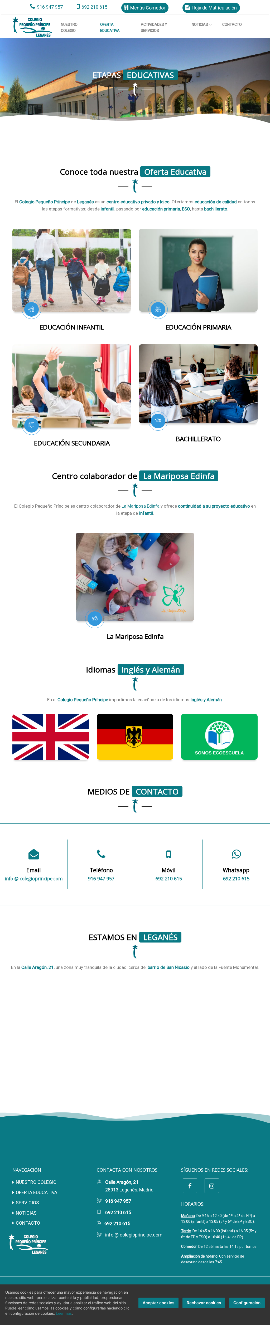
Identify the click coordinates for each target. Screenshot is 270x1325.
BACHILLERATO (198, 438)
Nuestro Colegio (69, 27)
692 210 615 (94, 7)
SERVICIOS (27, 1202)
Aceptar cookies (158, 1302)
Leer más (64, 1313)
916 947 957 (50, 7)
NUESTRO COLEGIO (36, 1182)
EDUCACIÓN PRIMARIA (198, 327)
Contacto (232, 24)
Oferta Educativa (115, 27)
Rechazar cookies (204, 1302)
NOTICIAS (26, 1213)
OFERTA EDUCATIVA (36, 1192)
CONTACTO (28, 1223)
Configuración (247, 1302)
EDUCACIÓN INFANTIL (72, 327)
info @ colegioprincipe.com (34, 878)
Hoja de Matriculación (214, 8)
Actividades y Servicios (154, 27)
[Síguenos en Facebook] (190, 1186)
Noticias (200, 24)
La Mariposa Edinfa (141, 506)
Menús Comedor (147, 8)
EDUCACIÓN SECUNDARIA (72, 443)
